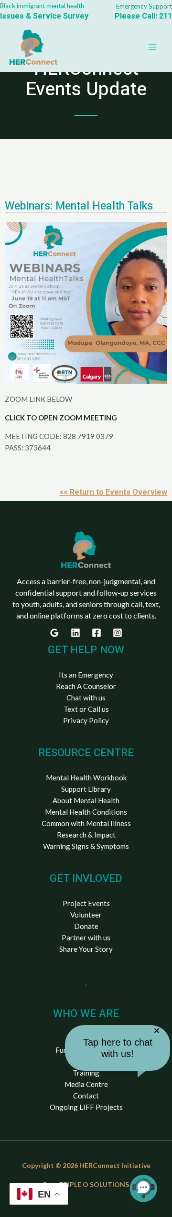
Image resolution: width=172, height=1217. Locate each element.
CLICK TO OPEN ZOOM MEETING (61, 417)
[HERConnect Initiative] (33, 47)
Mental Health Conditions (86, 812)
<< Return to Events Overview (113, 492)
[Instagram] (117, 633)
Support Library (86, 789)
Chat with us (86, 697)
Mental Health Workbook (86, 777)
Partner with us (86, 937)
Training (86, 1072)
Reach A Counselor (86, 686)
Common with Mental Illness (86, 823)
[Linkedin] (75, 633)
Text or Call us (86, 709)
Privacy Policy (86, 720)
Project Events (86, 903)
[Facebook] (96, 633)
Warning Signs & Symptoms (86, 846)
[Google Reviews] (54, 633)
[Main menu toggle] (152, 47)
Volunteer (86, 914)
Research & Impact (86, 834)
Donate (86, 926)
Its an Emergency (86, 674)
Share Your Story (86, 949)
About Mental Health (86, 800)
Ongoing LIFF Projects (86, 1107)
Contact (86, 1095)
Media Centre (86, 1084)
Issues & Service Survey (44, 16)
